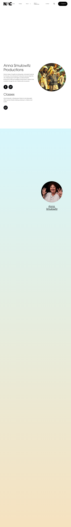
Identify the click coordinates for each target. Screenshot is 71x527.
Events (13, 3)
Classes (20, 3)
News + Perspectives (36, 4)
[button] (28, 4)
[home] (8, 3)
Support (63, 3)
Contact (47, 3)
